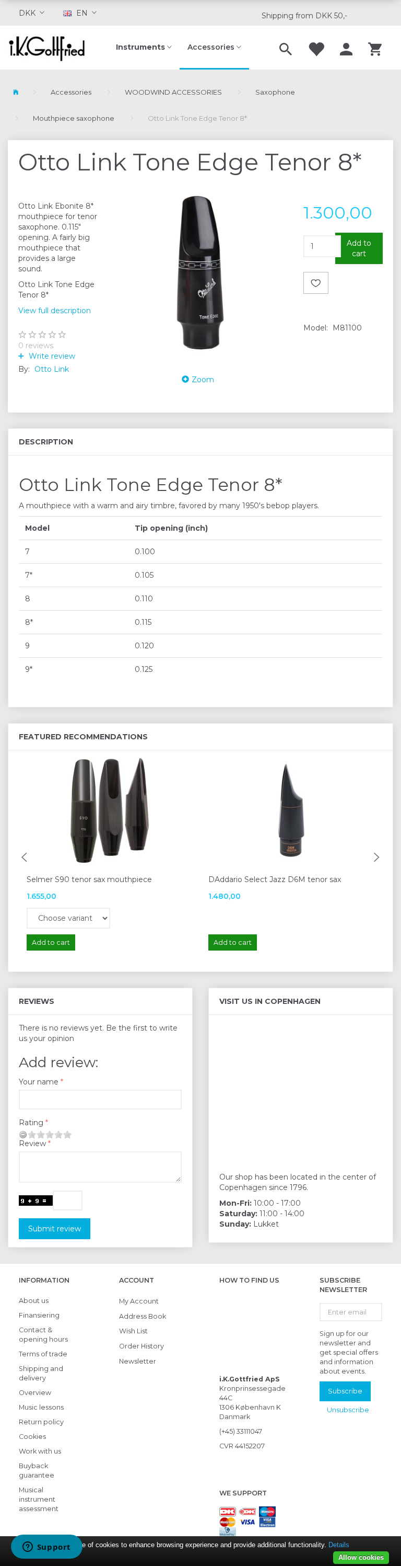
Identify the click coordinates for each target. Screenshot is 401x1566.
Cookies (32, 1437)
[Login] (346, 48)
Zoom (203, 379)
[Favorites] (316, 48)
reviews (35, 345)
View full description (54, 310)
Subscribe (345, 1391)
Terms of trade (43, 1354)
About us (34, 1301)
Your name (38, 1082)
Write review (51, 356)
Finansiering (39, 1315)
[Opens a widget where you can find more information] (46, 1548)
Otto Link (51, 369)
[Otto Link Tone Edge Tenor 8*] (200, 272)
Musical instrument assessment (38, 1499)
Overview (35, 1393)
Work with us (40, 1451)
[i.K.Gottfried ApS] (50, 48)
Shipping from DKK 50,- (304, 15)
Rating (31, 1122)
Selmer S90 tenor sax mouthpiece (89, 879)
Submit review (54, 1228)
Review (32, 1143)
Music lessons (41, 1407)
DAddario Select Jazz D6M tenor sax (274, 879)
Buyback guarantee (36, 1470)
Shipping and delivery (41, 1373)
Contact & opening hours (43, 1334)
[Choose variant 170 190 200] (68, 918)
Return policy (41, 1422)
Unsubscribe (348, 1409)
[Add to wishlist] (315, 283)
